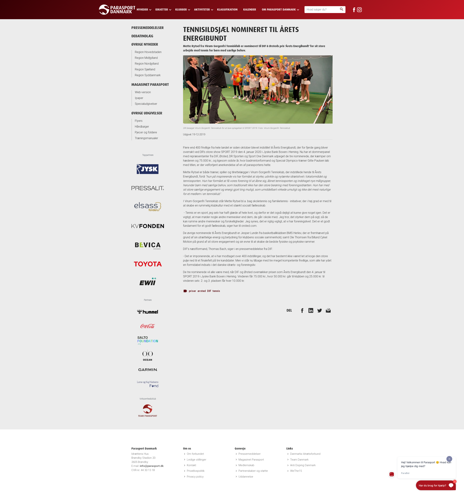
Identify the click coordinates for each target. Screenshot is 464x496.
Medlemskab (246, 465)
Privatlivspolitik (195, 470)
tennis (216, 291)
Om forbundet (195, 453)
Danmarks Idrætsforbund (305, 453)
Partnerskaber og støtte (253, 470)
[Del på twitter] (319, 310)
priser (192, 291)
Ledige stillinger (196, 459)
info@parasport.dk (151, 466)
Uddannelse (246, 476)
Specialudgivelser (146, 103)
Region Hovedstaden (148, 52)
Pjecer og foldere (146, 132)
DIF (209, 291)
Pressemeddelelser (147, 27)
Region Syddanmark (148, 75)
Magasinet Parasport (150, 84)
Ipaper (139, 98)
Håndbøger (142, 126)
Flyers (138, 121)
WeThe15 (296, 470)
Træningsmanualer (146, 138)
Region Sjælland (145, 69)
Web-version (143, 92)
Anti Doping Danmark (303, 465)
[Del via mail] (328, 310)
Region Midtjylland (146, 58)
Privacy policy (195, 476)
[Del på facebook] (302, 310)
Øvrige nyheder (144, 44)
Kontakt (191, 465)
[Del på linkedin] (310, 310)
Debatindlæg (142, 36)
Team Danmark (299, 459)
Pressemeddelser (250, 453)
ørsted (202, 291)
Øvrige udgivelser (146, 113)
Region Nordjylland (147, 63)
